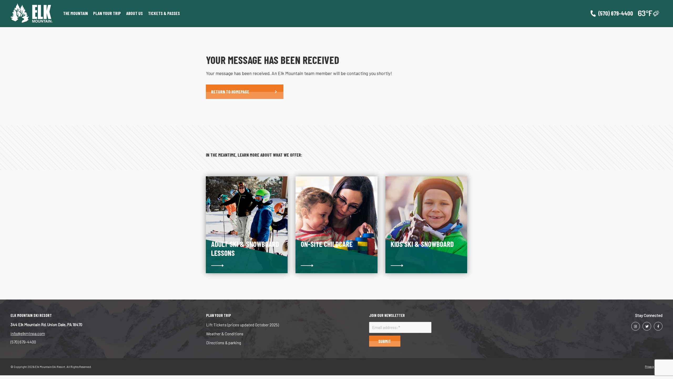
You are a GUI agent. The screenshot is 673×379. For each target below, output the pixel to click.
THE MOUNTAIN (75, 13)
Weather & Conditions (224, 333)
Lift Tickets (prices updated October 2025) (242, 324)
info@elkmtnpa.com (28, 333)
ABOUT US (134, 13)
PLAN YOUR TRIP (107, 13)
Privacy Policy (653, 366)
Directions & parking (223, 342)
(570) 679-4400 (23, 342)
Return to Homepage (230, 91)
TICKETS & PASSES (164, 13)
